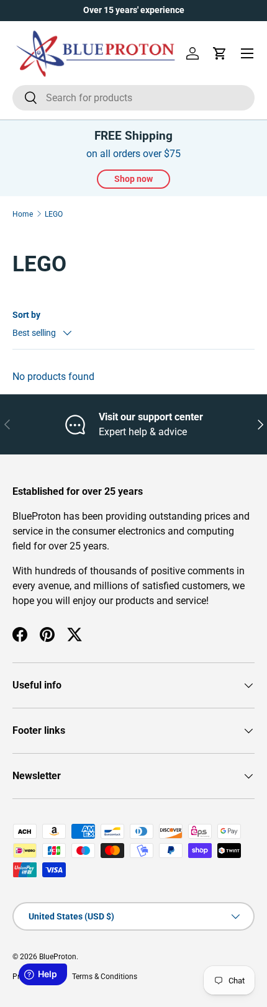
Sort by (26, 315)
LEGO (54, 214)
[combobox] (133, 98)
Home (22, 214)
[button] (219, 53)
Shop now (133, 179)
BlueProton (57, 956)
